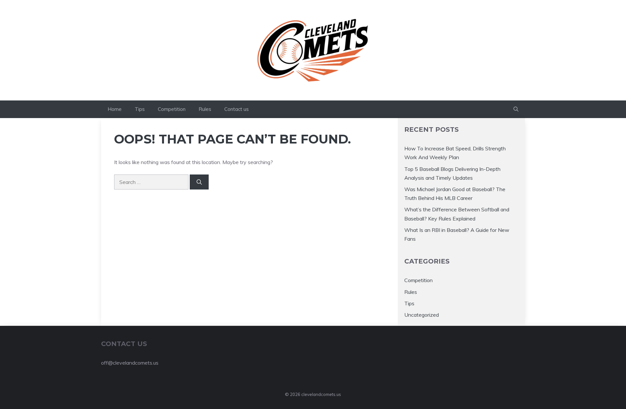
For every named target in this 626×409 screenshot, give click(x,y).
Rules (205, 109)
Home (115, 109)
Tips (140, 109)
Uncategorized (421, 314)
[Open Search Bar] (516, 109)
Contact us (236, 109)
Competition (172, 109)
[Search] (199, 181)
